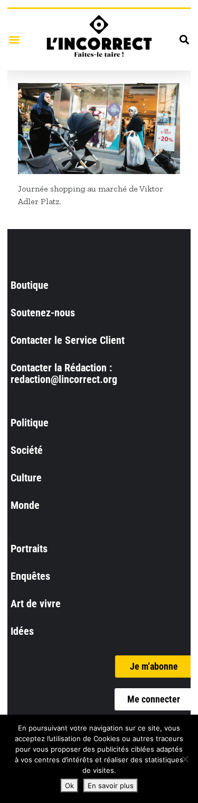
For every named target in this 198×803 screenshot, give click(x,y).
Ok (69, 785)
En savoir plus (111, 785)
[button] (14, 39)
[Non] (185, 759)
